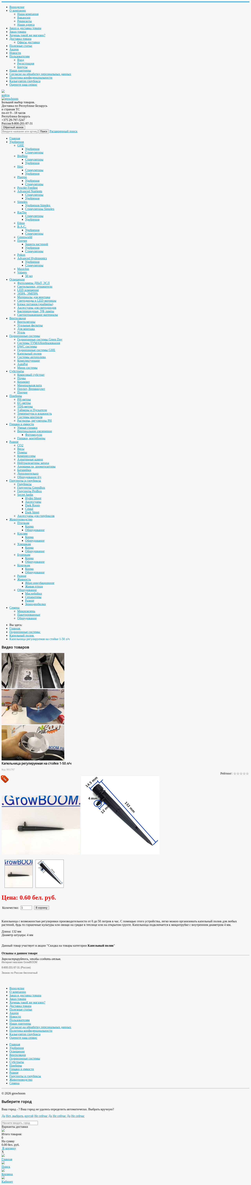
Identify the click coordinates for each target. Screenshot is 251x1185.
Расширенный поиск (63, 131)
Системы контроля (29, 417)
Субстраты (16, 371)
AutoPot (22, 364)
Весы (20, 448)
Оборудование (35, 530)
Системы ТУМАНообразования (38, 343)
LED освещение (28, 290)
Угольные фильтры (30, 325)
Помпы (22, 452)
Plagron (22, 177)
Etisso (21, 223)
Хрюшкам (24, 544)
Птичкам (23, 523)
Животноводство (20, 519)
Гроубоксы (24, 484)
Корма (29, 526)
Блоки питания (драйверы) (35, 304)
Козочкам (23, 565)
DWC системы (27, 346)
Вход (20, 60)
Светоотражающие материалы (37, 314)
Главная (14, 138)
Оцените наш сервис (23, 84)
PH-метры (24, 399)
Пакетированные (28, 614)
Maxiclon (23, 269)
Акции (14, 49)
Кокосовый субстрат (31, 374)
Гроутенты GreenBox (31, 487)
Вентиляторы (26, 321)
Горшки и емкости (21, 424)
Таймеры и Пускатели (32, 410)
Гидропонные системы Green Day (39, 339)
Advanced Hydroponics (32, 258)
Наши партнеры (20, 70)
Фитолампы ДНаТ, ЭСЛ (33, 283)
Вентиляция (17, 318)
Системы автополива (31, 357)
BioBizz (22, 156)
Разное (13, 441)
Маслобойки (33, 593)
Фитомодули (33, 434)
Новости (15, 52)
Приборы (15, 396)
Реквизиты (24, 21)
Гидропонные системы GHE (36, 350)
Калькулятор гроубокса (24, 81)
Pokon (21, 254)
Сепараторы (33, 597)
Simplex (22, 201)
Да (3, 1116)
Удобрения (16, 141)
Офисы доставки (28, 42)
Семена (14, 607)
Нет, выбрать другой (20, 1116)
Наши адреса (26, 24)
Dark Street (32, 512)
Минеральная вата (29, 385)
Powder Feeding (27, 187)
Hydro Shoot (33, 498)
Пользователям (19, 56)
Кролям (22, 533)
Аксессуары (33, 501)
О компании (17, 10)
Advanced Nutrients (29, 191)
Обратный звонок (13, 127)
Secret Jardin (25, 494)
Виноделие (16, 7)
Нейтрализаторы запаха (33, 463)
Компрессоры (26, 456)
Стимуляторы (34, 152)
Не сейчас (41, 1116)
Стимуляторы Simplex (39, 209)
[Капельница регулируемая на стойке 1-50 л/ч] (19, 874)
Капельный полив (29, 353)
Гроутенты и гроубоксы (25, 480)
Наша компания (27, 14)
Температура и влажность (34, 413)
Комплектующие (28, 360)
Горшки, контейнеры (31, 438)
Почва (21, 378)
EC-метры (24, 403)
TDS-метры (25, 406)
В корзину (9, 1148)
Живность (24, 579)
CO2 (20, 445)
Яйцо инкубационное (39, 583)
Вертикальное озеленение (34, 431)
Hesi (20, 166)
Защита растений (36, 244)
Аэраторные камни (30, 459)
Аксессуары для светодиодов (36, 307)
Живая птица (34, 586)
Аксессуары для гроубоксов (36, 516)
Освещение (17, 279)
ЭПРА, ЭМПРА (27, 293)
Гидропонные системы (24, 336)
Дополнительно (27, 473)
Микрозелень (26, 611)
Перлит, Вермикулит (31, 388)
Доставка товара (20, 38)
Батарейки (24, 470)
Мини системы (27, 367)
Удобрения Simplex (37, 205)
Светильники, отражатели (34, 286)
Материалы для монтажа (33, 297)
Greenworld (24, 237)
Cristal (29, 508)
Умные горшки (27, 427)
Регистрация (25, 63)
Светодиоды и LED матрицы (36, 300)
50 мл (29, 276)
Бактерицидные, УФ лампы (35, 311)
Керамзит (23, 381)
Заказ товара (17, 31)
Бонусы (22, 67)
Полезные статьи (20, 45)
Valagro (22, 272)
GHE (20, 145)
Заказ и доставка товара (25, 28)
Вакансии (23, 17)
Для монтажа (26, 329)
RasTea (21, 212)
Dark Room (32, 505)
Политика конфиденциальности (30, 77)
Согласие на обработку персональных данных (40, 74)
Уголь (21, 332)
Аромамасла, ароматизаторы (36, 466)
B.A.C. (21, 226)
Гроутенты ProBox (29, 491)
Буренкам (23, 554)
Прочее (22, 240)
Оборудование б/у (29, 477)
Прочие (22, 392)
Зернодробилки (35, 604)
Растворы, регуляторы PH (34, 420)
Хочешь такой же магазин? (27, 35)
